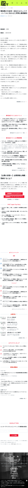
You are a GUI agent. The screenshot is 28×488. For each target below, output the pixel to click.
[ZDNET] (4, 3)
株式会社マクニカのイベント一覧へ (17, 132)
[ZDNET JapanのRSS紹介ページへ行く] (17, 456)
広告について (14, 475)
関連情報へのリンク (21, 101)
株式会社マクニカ (4, 15)
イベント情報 (10, 7)
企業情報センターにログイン (14, 193)
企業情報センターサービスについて (14, 196)
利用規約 (14, 471)
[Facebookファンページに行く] (10, 456)
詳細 (23, 485)
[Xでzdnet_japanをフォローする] (14, 456)
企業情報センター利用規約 (13, 199)
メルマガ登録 (14, 435)
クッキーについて (14, 473)
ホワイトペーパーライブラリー (18, 309)
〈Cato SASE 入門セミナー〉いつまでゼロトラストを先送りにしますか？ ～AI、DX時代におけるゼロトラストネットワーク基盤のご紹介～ (14, 120)
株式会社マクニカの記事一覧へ (18, 170)
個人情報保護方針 (14, 468)
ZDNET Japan (3, 7)
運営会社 (14, 478)
